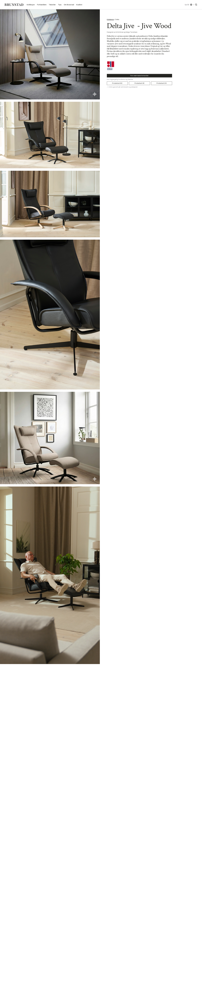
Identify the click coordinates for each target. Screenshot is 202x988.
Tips (59, 5)
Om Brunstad (69, 5)
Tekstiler (52, 5)
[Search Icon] (196, 5)
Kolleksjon (31, 5)
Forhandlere (41, 5)
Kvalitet (79, 5)
